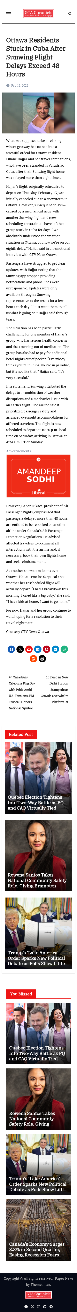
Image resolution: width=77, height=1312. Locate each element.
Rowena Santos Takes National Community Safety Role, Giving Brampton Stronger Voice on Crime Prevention (37, 885)
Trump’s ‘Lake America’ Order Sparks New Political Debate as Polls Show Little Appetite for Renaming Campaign (36, 963)
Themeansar (40, 1284)
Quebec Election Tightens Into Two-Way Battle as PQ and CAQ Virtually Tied (36, 802)
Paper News (64, 1278)
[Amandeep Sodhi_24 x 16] (38, 478)
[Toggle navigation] (8, 13)
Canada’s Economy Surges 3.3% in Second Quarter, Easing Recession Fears (37, 1249)
